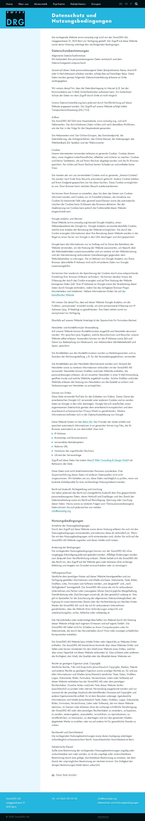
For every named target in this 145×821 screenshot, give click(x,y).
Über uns (23, 4)
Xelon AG (87, 422)
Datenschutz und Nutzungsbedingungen (118, 802)
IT (131, 4)
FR (126, 4)
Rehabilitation (78, 4)
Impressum (103, 816)
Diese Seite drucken (66, 775)
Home (9, 4)
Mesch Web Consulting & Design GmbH (108, 460)
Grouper (96, 4)
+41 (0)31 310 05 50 (66, 798)
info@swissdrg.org (61, 511)
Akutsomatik (40, 4)
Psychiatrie (59, 4)
